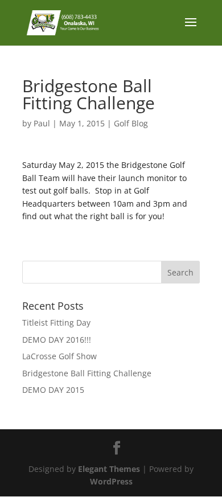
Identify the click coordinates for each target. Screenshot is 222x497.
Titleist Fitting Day (56, 322)
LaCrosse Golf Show (59, 356)
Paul (42, 123)
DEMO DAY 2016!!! (56, 339)
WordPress (111, 481)
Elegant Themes (109, 468)
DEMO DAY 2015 (53, 389)
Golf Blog (131, 123)
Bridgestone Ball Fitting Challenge (86, 373)
